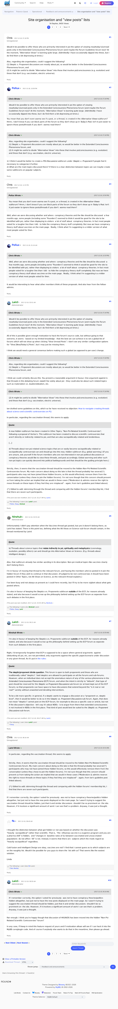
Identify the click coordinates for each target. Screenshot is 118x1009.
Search (33, 3)
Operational (37, 12)
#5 (110, 301)
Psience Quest (22, 12)
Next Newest (22, 943)
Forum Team (57, 993)
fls (29, 866)
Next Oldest (10, 943)
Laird (48, 498)
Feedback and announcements (59, 12)
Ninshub (49, 603)
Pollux (12, 504)
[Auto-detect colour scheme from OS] (85, 3)
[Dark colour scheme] (80, 3)
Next (66, 27)
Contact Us (26, 993)
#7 (110, 621)
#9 (110, 820)
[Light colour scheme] (75, 3)
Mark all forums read (82, 993)
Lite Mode (17, 993)
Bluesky (37, 993)
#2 (110, 87)
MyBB (58, 987)
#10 (109, 880)
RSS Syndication (97, 993)
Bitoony (62, 985)
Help (41, 3)
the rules (42, 658)
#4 (110, 244)
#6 (110, 516)
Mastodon (47, 993)
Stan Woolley (14, 868)
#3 (110, 184)
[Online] (22, 517)
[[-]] (8, 502)
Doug (17, 504)
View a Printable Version (15, 959)
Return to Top (68, 993)
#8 (110, 737)
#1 (110, 37)
